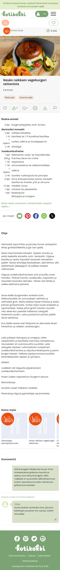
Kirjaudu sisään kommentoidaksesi (17, 496)
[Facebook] (36, 216)
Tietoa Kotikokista (17, 555)
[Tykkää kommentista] (55, 519)
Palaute (32, 555)
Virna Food (16, 30)
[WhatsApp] (44, 216)
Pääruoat (9, 97)
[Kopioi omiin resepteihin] (45, 108)
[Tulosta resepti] (35, 108)
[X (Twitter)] (52, 216)
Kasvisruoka (26, 97)
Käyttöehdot (44, 555)
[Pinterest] (28, 216)
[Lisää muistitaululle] (5, 108)
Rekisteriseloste (30, 560)
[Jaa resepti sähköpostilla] (19, 216)
